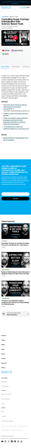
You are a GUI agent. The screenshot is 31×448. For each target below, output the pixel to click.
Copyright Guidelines (5, 430)
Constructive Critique (7, 421)
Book (2, 349)
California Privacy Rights (23, 426)
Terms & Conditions (12, 426)
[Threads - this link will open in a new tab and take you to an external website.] (18, 441)
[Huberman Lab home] (6, 7)
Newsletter (4, 381)
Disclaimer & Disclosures (16, 430)
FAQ (2, 411)
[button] (22, 7)
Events (3, 358)
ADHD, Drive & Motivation (7, 28)
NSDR (3, 344)
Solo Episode (5, 16)
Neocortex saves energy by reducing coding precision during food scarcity (15, 107)
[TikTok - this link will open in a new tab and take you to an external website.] (21, 441)
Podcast (3, 335)
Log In (3, 403)
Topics (3, 340)
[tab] (5, 66)
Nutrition (3, 26)
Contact (3, 416)
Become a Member (6, 394)
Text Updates (5, 386)
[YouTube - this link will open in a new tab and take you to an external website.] (2, 441)
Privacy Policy (4, 426)
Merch (3, 367)
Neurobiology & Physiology (12, 26)
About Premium (5, 399)
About (3, 354)
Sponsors (4, 363)
